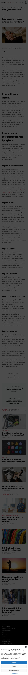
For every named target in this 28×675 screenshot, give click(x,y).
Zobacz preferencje (14, 670)
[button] (26, 646)
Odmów (14, 666)
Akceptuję (14, 662)
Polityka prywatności (14, 673)
